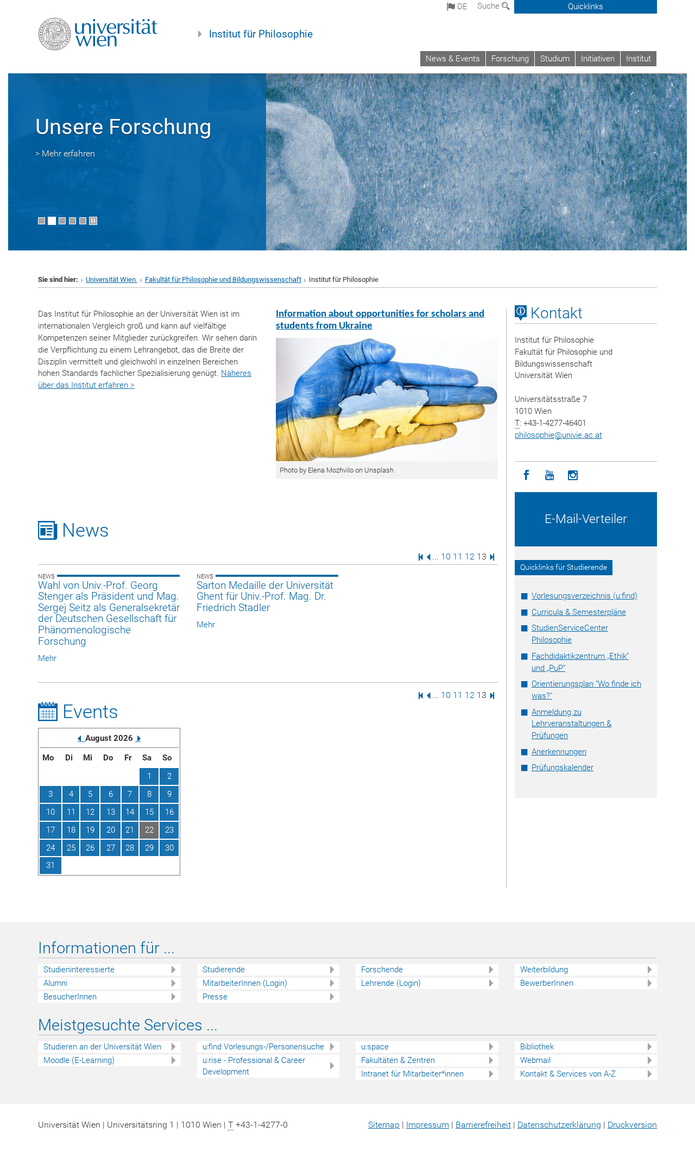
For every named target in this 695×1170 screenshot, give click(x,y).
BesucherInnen (70, 997)
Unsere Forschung (123, 127)
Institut (638, 59)
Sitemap (384, 1124)
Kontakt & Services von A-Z (568, 1074)
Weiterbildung (544, 969)
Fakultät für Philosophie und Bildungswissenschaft (223, 279)
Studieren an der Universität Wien (102, 1047)
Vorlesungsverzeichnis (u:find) (584, 596)
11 (458, 556)
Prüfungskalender (562, 767)
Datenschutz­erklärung (559, 1124)
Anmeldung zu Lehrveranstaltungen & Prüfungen (571, 724)
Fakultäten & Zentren (398, 1060)
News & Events (453, 59)
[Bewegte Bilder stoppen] (93, 221)
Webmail (535, 1060)
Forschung (510, 59)
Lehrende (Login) (391, 983)
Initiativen (598, 59)
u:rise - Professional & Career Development (254, 1066)
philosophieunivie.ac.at (558, 435)
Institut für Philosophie (261, 34)
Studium (555, 59)
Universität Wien (111, 279)
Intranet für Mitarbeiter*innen (412, 1074)
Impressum (427, 1124)
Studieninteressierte (79, 969)
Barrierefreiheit (483, 1124)
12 (470, 556)
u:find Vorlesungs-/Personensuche (263, 1047)
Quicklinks (585, 6)
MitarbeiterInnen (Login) (245, 983)
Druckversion (632, 1124)
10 (446, 556)
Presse (215, 997)
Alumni (55, 983)
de (461, 6)
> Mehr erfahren (65, 153)
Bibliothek (537, 1047)
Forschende (382, 969)
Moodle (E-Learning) (79, 1060)
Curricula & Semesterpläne (579, 612)
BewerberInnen (546, 983)
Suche (489, 6)
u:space (375, 1047)
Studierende (224, 969)
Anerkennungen (559, 752)
